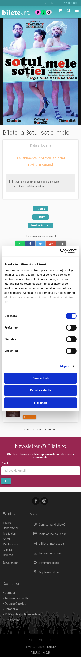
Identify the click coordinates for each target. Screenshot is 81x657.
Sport (6, 539)
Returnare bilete (49, 563)
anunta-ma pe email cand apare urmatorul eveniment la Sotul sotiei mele (37, 184)
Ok (6, 481)
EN (51, 3)
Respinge (40, 402)
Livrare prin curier (50, 553)
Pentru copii (10, 544)
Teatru (40, 209)
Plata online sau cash (52, 534)
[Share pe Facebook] (30, 244)
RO (44, 3)
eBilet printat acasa (51, 543)
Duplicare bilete (49, 572)
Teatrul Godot (40, 225)
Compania (11, 609)
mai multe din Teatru (37, 429)
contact (72, 2)
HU (58, 3)
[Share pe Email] (61, 244)
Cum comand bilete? (52, 524)
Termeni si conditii (16, 598)
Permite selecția (40, 390)
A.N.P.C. (35, 652)
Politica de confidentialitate (22, 614)
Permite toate (40, 378)
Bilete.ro (50, 647)
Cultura (40, 217)
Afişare (65, 366)
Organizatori (12, 620)
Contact (9, 593)
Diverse (8, 555)
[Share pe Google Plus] (51, 244)
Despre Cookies (15, 603)
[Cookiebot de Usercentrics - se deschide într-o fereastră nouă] (60, 251)
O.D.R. (46, 652)
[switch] (71, 328)
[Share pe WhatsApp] (20, 244)
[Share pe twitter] (40, 244)
